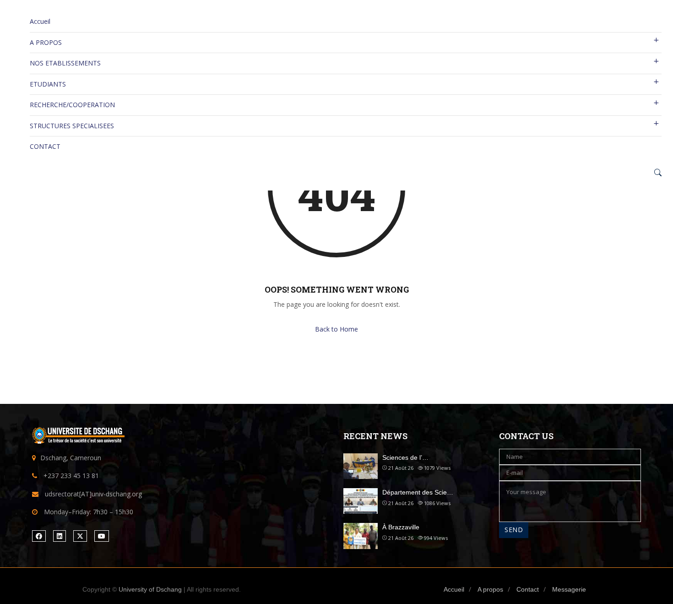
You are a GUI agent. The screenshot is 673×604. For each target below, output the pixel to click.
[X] (80, 536)
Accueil (40, 21)
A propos (490, 589)
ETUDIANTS (48, 84)
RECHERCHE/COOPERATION (72, 104)
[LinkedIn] (59, 536)
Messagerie (569, 589)
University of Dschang (150, 589)
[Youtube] (101, 536)
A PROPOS (46, 42)
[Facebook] (39, 536)
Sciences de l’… (405, 457)
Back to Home (336, 329)
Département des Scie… (417, 492)
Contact (527, 589)
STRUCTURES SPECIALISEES (72, 125)
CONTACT (45, 146)
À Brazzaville (400, 527)
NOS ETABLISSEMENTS (65, 63)
